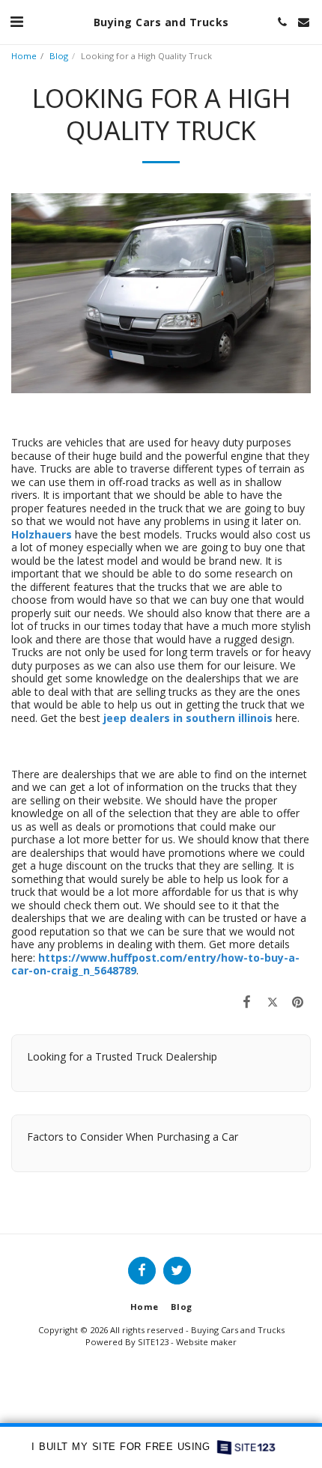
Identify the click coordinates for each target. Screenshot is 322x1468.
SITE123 (153, 1341)
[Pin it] (298, 1001)
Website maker (206, 1341)
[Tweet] (272, 1001)
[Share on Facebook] (246, 1001)
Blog (58, 55)
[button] (16, 21)
